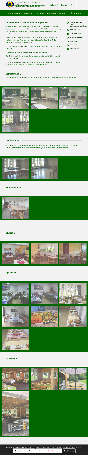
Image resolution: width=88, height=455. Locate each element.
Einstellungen (69, 451)
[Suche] (71, 5)
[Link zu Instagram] (10, 15)
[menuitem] (11, 5)
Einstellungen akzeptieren (24, 451)
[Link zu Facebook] (6, 15)
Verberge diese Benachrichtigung (48, 451)
